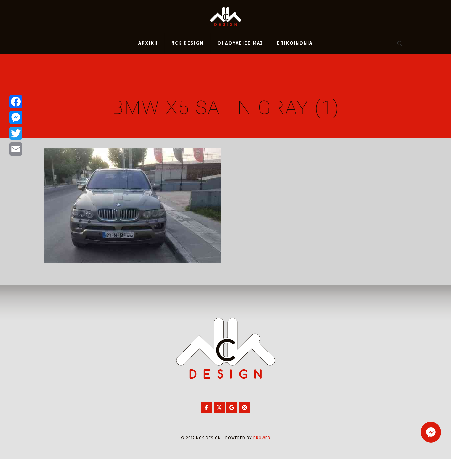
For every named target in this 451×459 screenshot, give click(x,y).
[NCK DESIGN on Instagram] (244, 407)
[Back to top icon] (419, 445)
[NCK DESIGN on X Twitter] (219, 407)
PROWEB (261, 438)
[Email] (16, 149)
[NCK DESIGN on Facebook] (206, 407)
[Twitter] (16, 133)
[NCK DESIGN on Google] (231, 407)
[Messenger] (16, 117)
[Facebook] (16, 101)
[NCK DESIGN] (225, 16)
